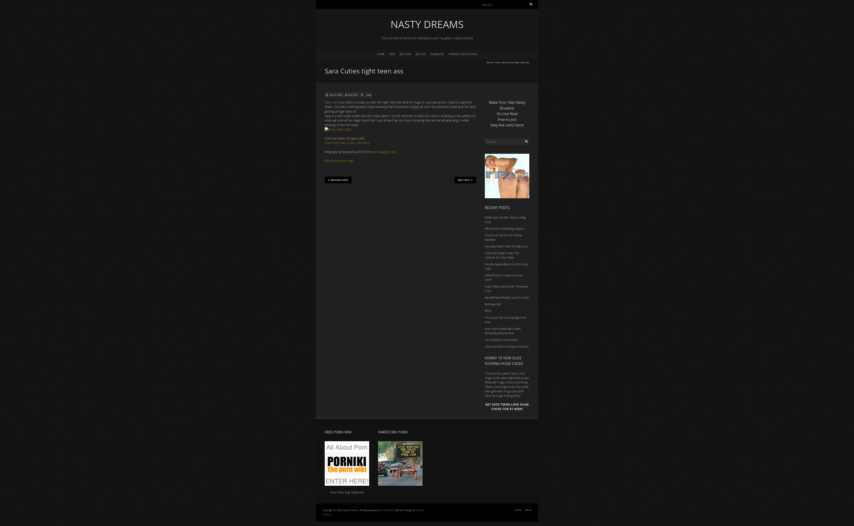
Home (381, 54)
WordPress (388, 510)
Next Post (464, 180)
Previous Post (339, 180)
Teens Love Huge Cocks (500, 387)
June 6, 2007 (336, 94)
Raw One (352, 94)
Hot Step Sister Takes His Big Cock (506, 246)
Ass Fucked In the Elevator (501, 340)
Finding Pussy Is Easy (463, 54)
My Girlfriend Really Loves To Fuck (507, 297)
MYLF (488, 311)
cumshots (437, 54)
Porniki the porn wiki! (339, 161)
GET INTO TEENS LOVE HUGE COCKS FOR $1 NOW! (507, 406)
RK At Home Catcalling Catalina (504, 229)
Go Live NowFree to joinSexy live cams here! (507, 119)
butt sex (405, 54)
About (528, 510)
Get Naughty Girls (384, 152)
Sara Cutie (332, 102)
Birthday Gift (493, 304)
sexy (392, 54)
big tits (420, 54)
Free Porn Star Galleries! (347, 492)
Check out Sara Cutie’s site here (347, 143)
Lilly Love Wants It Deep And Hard (506, 346)
